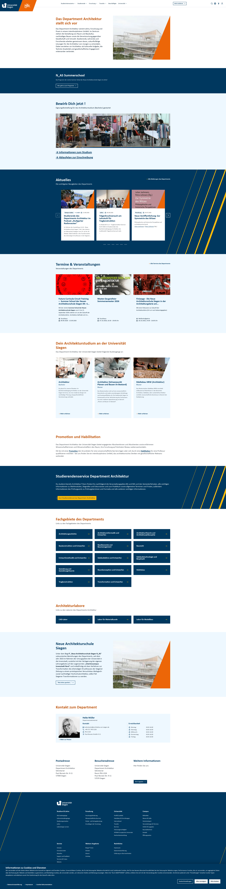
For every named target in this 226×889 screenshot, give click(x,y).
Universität (121, 3)
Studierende (81, 3)
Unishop (87, 856)
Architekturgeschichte (68, 534)
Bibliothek (145, 815)
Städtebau (140, 570)
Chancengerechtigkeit (120, 829)
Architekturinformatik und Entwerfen (108, 534)
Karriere (116, 827)
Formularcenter (61, 850)
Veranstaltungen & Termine (150, 824)
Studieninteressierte (67, 3)
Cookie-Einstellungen (185, 881)
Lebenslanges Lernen (63, 827)
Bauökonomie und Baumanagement (105, 546)
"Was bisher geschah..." (64, 682)
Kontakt (145, 832)
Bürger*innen (89, 848)
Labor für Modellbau (144, 620)
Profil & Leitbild (118, 815)
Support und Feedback (63, 856)
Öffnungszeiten (147, 835)
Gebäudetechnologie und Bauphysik (146, 558)
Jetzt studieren (178, 3)
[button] (219, 3)
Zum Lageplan (139, 781)
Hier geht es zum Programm (65, 85)
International (117, 821)
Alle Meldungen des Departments (159, 179)
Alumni (87, 853)
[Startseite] (64, 803)
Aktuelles (59, 853)
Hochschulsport (147, 821)
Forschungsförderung (91, 815)
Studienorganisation (62, 821)
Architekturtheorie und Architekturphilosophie (145, 534)
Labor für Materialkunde (108, 620)
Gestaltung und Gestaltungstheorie (66, 570)
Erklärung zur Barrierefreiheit (122, 853)
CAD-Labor (63, 620)
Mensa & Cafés (147, 818)
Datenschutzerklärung (14, 884)
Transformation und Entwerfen (110, 582)
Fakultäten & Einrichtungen (122, 818)
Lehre (58, 824)
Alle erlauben (215, 881)
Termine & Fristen (62, 859)
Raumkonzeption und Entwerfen (111, 570)
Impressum (29, 884)
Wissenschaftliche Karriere (93, 818)
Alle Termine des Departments (160, 263)
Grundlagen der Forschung (93, 824)
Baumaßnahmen (147, 829)
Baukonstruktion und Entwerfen (72, 546)
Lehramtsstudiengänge (63, 818)
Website (59, 862)
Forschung (92, 3)
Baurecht (140, 546)
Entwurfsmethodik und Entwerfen (73, 558)
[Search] (211, 3)
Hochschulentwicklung (120, 835)
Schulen (87, 850)
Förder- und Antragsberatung (93, 821)
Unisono (59, 848)
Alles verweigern (201, 881)
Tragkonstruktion (66, 582)
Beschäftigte (112, 3)
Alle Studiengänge (62, 815)
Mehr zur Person (65, 739)
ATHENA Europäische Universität (123, 832)
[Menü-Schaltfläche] (222, 3)
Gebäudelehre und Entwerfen (110, 558)
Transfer (102, 3)
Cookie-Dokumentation (44, 884)
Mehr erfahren (65, 414)
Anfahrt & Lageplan (148, 827)
